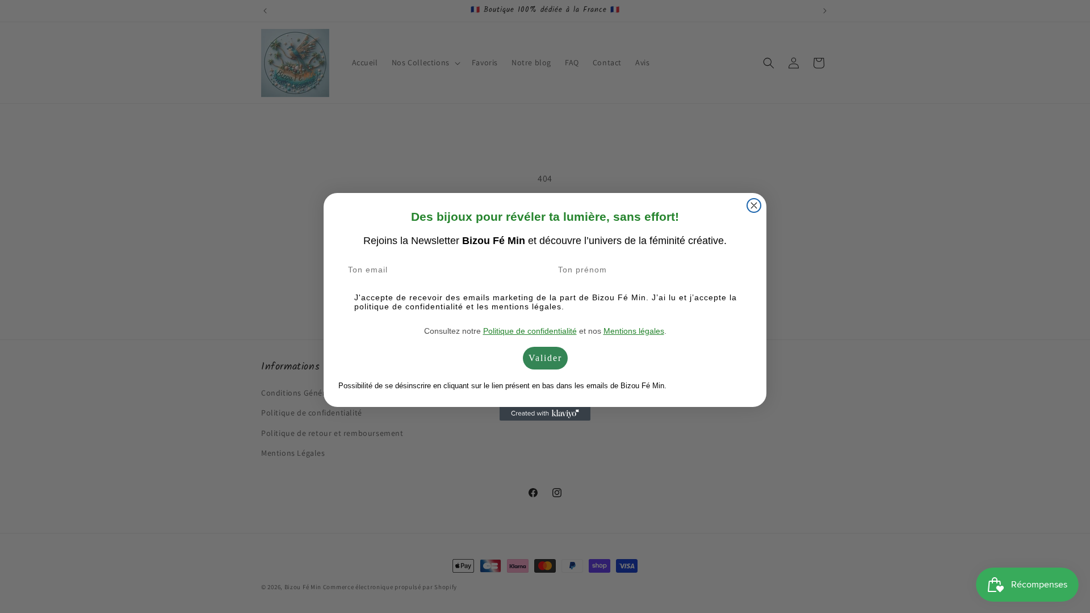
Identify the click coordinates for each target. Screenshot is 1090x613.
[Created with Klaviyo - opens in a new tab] (545, 414)
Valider (545, 358)
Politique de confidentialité (530, 330)
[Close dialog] (754, 205)
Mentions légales (633, 330)
